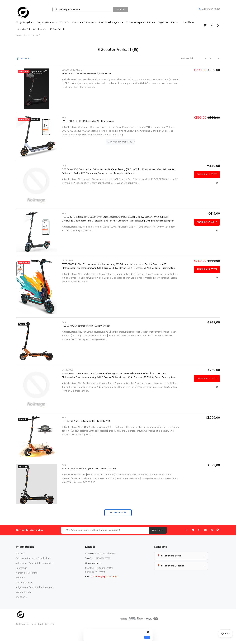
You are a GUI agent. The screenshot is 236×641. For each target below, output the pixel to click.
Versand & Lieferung (26, 573)
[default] (147, 637)
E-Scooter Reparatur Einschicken (33, 558)
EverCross (67, 261)
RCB (64, 117)
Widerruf (20, 578)
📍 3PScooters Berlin (169, 556)
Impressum (21, 568)
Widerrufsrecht (24, 592)
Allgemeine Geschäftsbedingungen (34, 563)
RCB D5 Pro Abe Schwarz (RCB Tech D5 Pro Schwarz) (89, 469)
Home (18, 35)
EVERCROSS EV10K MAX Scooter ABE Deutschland (88, 121)
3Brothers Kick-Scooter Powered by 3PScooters (87, 74)
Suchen (20, 554)
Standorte (21, 597)
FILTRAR (25, 59)
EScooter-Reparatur (72, 70)
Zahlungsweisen (24, 583)
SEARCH (120, 10)
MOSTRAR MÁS (118, 513)
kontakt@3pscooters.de (105, 577)
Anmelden (157, 530)
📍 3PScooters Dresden (170, 566)
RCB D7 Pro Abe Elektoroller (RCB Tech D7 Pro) (86, 421)
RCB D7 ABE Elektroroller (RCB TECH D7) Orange (86, 326)
